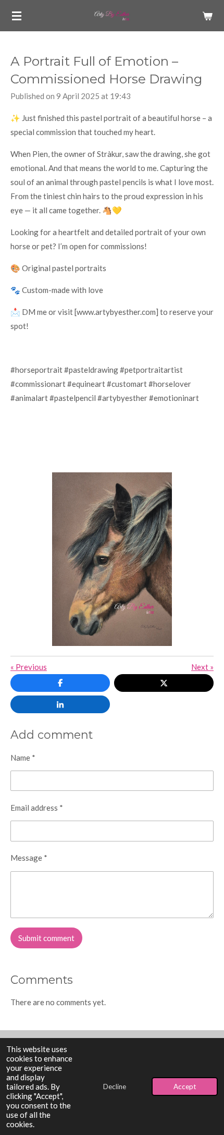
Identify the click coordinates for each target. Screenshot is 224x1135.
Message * (28, 857)
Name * (22, 757)
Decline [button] (114, 1086)
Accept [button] (184, 1086)
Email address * (36, 807)
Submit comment (46, 938)
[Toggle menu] (16, 15)
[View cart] (207, 15)
